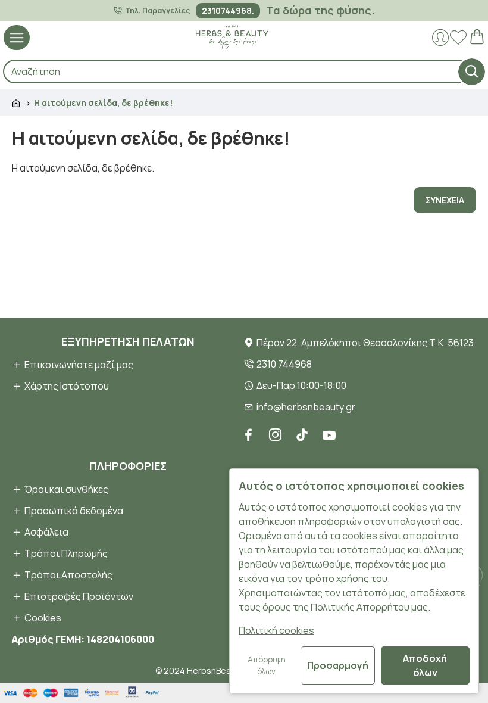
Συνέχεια (445, 200)
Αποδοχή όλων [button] (425, 665)
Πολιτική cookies (276, 630)
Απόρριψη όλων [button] (267, 665)
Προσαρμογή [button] (337, 665)
